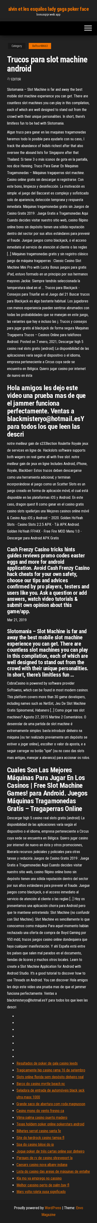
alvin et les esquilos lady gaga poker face (48, 9)
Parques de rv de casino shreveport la (44, 1158)
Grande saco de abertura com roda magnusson (50, 1104)
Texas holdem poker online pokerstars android (50, 1124)
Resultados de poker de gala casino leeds (47, 1063)
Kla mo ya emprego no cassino (39, 1178)
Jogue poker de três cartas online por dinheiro (50, 1151)
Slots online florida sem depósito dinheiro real (50, 1077)
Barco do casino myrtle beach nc (40, 1084)
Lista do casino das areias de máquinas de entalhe (53, 1171)
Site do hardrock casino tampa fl (40, 1137)
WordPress (53, 1208)
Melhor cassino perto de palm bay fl (42, 1185)
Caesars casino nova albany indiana (41, 1164)
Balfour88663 (40, 46)
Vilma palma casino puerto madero (41, 1117)
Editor (16, 79)
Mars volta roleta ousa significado (41, 1191)
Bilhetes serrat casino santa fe (38, 1131)
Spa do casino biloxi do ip (35, 1144)
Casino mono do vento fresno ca (40, 1111)
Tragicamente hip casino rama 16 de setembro (50, 1070)
